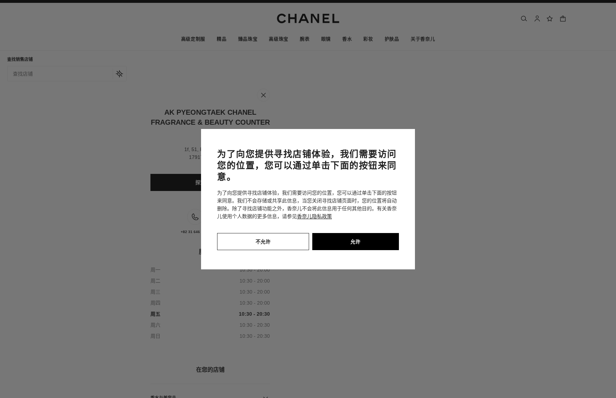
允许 (355, 241)
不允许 (263, 241)
